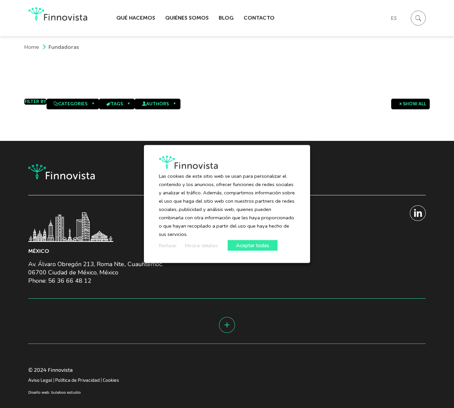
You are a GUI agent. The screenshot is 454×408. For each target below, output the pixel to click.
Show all (414, 104)
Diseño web (38, 392)
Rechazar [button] (168, 246)
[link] (135, 54)
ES (394, 18)
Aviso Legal (40, 380)
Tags (117, 104)
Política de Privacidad (77, 380)
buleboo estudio (66, 392)
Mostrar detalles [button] (201, 246)
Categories (72, 104)
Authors (157, 104)
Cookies (111, 380)
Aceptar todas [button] (252, 245)
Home (31, 47)
